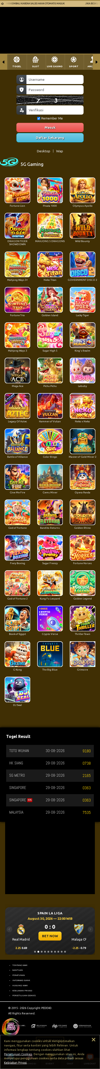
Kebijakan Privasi (15, 1062)
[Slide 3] (42, 951)
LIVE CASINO (55, 66)
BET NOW (50, 936)
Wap (59, 151)
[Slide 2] (38, 951)
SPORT (73, 66)
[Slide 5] (48, 951)
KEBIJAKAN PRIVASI (22, 991)
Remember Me (52, 118)
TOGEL (16, 66)
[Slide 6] (52, 951)
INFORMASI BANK (21, 980)
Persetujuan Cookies (18, 1054)
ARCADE (92, 66)
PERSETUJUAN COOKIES (24, 995)
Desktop (43, 151)
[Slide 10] (65, 951)
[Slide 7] (55, 951)
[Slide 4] (45, 951)
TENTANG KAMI (19, 965)
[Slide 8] (58, 951)
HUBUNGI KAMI (20, 985)
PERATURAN (18, 975)
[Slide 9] (62, 951)
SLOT (35, 66)
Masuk (50, 127)
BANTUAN (17, 970)
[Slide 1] (35, 951)
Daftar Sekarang (50, 138)
